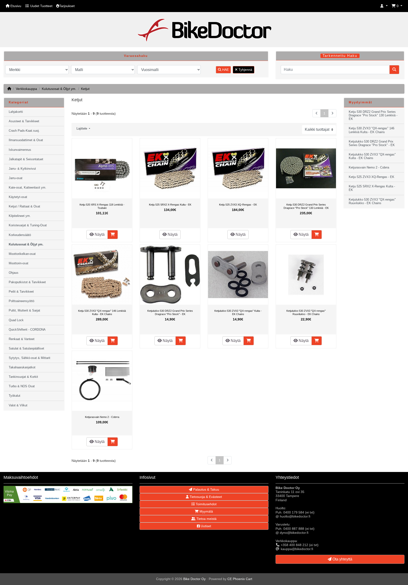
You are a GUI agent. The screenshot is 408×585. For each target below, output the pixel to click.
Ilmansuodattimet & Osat (26, 140)
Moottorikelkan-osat (22, 254)
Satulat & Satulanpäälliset (26, 348)
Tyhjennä (245, 70)
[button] (384, 6)
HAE (225, 70)
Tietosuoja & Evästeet (205, 497)
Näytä (99, 234)
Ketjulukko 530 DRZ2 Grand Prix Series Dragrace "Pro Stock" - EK (170, 312)
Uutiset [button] (205, 526)
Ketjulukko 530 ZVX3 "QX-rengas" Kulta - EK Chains (238, 312)
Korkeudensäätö (20, 235)
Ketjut (85, 89)
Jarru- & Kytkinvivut (22, 168)
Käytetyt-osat (18, 197)
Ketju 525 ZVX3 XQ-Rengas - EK (238, 204)
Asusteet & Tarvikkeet (24, 121)
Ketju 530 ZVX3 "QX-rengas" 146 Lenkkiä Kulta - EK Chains (102, 312)
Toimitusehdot (206, 504)
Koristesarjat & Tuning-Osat (28, 225)
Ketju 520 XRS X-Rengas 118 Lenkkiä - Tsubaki (102, 206)
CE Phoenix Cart (239, 579)
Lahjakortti (16, 112)
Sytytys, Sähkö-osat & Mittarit (29, 358)
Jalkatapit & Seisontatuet (26, 159)
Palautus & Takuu (205, 489)
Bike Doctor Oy (194, 579)
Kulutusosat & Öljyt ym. (59, 89)
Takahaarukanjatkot (22, 367)
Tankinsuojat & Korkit (23, 377)
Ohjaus (13, 272)
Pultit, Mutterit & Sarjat (24, 310)
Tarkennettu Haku (340, 56)
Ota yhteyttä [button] (342, 559)
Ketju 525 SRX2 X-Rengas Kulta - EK (170, 204)
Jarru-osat (15, 178)
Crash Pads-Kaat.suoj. (24, 130)
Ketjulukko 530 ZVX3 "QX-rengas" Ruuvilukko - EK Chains (306, 312)
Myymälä (206, 511)
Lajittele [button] (82, 128)
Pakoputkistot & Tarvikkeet (27, 282)
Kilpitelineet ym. (20, 216)
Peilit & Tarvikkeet (21, 291)
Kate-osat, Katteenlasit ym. (27, 187)
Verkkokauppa (26, 89)
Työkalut (14, 395)
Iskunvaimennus (20, 150)
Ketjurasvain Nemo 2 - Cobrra (102, 417)
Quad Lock (16, 320)
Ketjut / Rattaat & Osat (24, 206)
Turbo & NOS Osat (22, 386)
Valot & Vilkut (18, 405)
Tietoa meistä (206, 519)
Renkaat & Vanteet (21, 339)
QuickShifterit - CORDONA (27, 329)
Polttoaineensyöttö (21, 301)
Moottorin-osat (18, 263)
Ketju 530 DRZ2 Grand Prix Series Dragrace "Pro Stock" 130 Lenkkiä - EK (306, 206)
